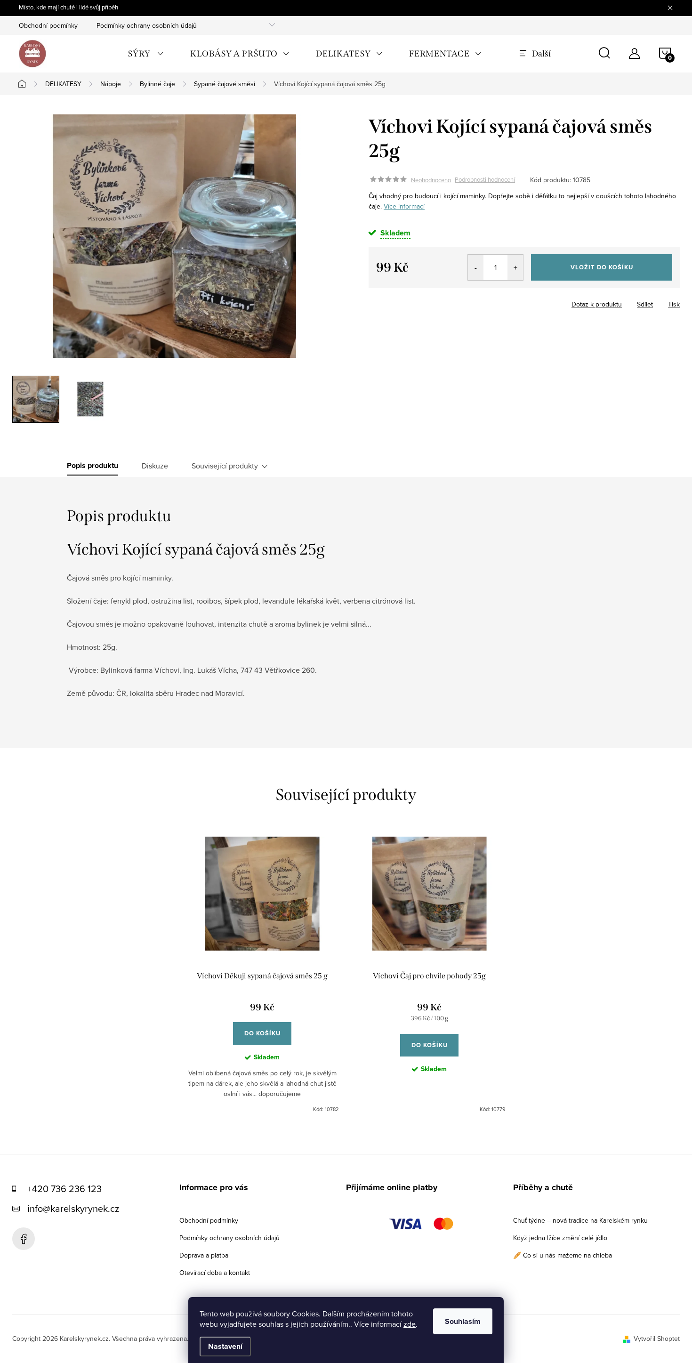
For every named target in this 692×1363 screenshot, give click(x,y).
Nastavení (225, 1346)
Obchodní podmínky (48, 25)
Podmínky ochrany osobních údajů (147, 25)
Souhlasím (463, 1321)
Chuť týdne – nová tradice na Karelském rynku (580, 1220)
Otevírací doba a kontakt (214, 1272)
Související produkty (225, 465)
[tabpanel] (262, 975)
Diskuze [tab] (155, 465)
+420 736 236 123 (64, 1188)
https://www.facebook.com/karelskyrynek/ (23, 1238)
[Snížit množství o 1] (475, 267)
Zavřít (387, 301)
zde (409, 1324)
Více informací (404, 206)
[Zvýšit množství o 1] (515, 267)
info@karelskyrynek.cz (73, 1208)
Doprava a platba (203, 1255)
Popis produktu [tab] (92, 465)
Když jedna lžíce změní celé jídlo (560, 1237)
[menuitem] (146, 54)
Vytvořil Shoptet (657, 1338)
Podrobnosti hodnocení (485, 180)
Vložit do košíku (602, 267)
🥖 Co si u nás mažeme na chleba (562, 1255)
